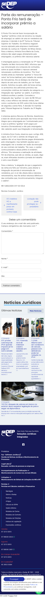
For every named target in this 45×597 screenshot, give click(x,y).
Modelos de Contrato (13, 515)
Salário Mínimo (11, 508)
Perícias (18, 485)
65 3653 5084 (6, 564)
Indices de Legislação (13, 521)
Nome (4, 258)
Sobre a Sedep (11, 494)
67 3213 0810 (6, 532)
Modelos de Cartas (12, 511)
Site (2, 276)
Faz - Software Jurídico (20, 457)
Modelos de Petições (13, 518)
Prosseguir (14, 579)
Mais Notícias (36, 311)
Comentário (7, 231)
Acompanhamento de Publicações (18, 472)
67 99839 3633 (7, 537)
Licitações (21, 478)
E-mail (4, 267)
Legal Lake (17, 465)
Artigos (8, 501)
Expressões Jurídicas (13, 525)
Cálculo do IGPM (12, 504)
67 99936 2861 (7, 549)
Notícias (9, 498)
